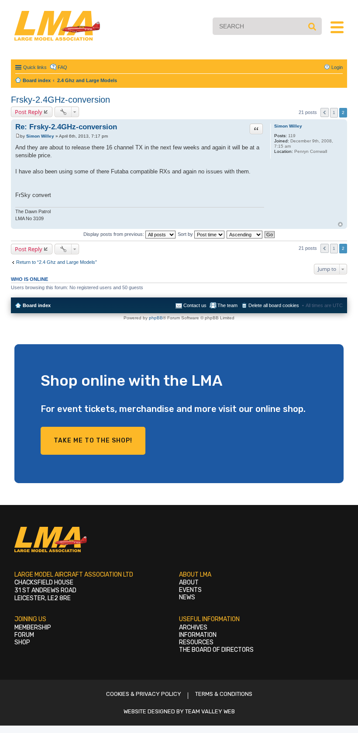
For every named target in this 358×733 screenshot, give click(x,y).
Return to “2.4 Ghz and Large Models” (56, 262)
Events (190, 590)
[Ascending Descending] (245, 234)
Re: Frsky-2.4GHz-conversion (66, 127)
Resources (196, 642)
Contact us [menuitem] (195, 305)
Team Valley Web (210, 711)
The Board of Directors (216, 649)
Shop (22, 642)
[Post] (17, 136)
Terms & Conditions (223, 694)
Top (340, 224)
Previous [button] (324, 112)
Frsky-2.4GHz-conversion (60, 99)
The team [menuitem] (227, 305)
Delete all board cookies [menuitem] (273, 305)
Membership (32, 627)
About (189, 582)
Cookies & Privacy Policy (143, 694)
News (187, 597)
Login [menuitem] (337, 67)
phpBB (156, 317)
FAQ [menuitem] (62, 67)
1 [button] (334, 112)
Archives (193, 627)
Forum (24, 635)
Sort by (186, 234)
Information (198, 635)
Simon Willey (288, 126)
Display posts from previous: (114, 234)
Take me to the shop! (93, 440)
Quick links (35, 67)
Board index (37, 305)
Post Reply (28, 112)
